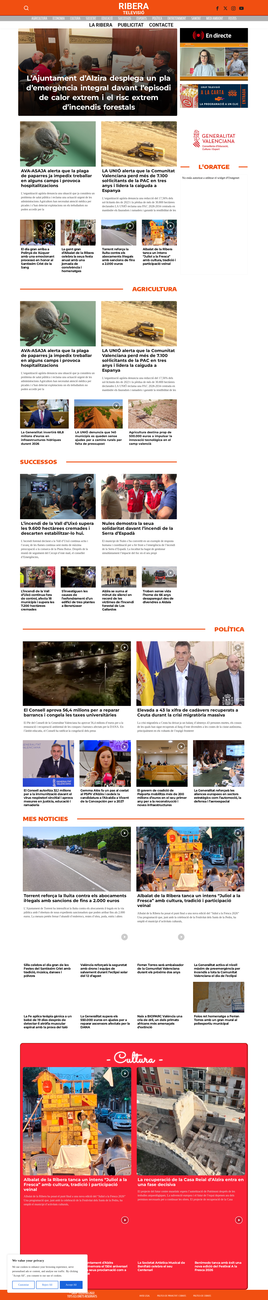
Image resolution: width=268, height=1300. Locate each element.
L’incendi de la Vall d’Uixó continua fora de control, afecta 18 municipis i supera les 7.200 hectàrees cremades (37, 600)
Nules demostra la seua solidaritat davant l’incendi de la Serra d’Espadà (137, 528)
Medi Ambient (214, 18)
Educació (107, 18)
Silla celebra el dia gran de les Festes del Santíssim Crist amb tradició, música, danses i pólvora (47, 970)
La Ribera (100, 25)
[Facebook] (217, 8)
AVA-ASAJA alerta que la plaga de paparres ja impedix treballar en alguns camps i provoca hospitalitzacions (56, 178)
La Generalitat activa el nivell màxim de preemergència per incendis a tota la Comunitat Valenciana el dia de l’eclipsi (217, 970)
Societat (91, 18)
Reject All (47, 1284)
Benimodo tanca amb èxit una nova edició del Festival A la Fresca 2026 (218, 1266)
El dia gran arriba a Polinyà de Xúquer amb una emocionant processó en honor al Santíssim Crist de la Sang (37, 258)
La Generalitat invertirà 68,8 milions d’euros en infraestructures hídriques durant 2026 (42, 438)
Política (157, 18)
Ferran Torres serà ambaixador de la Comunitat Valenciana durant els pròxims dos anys (160, 968)
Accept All (71, 1284)
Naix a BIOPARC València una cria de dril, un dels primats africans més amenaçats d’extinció (159, 1021)
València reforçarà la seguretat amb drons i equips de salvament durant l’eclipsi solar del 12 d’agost (103, 970)
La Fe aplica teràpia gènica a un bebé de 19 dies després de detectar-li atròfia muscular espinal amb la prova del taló (48, 1021)
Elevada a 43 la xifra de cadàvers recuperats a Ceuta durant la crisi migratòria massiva (187, 713)
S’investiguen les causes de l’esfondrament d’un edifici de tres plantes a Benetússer (78, 598)
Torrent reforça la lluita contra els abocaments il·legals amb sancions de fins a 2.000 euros (118, 256)
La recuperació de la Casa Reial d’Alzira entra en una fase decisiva (191, 1182)
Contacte (161, 25)
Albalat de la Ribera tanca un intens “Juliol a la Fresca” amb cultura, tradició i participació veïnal (159, 256)
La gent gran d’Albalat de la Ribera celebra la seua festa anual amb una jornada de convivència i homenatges (78, 260)
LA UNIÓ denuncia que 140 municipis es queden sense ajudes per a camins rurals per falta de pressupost (98, 438)
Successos (124, 18)
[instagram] (233, 8)
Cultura (75, 18)
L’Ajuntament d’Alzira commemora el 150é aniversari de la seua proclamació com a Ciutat (104, 1268)
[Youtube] (241, 8)
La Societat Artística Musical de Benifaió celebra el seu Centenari (161, 1266)
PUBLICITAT (131, 25)
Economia (59, 18)
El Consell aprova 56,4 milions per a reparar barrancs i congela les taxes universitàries (71, 713)
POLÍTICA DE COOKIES (202, 1296)
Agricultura (39, 18)
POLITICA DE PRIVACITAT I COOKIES (171, 1296)
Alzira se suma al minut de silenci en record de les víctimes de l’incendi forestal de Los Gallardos (118, 600)
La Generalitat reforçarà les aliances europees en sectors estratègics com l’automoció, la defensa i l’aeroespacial (217, 796)
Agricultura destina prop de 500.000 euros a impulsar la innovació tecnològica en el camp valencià (150, 438)
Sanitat (196, 18)
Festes (232, 18)
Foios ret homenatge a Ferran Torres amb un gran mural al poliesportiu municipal (216, 1019)
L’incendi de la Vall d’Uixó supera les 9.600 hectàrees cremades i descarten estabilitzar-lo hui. (57, 528)
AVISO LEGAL (144, 1296)
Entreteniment (177, 18)
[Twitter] (225, 8)
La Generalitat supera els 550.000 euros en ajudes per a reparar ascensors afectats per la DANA (105, 1021)
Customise (23, 1284)
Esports (142, 18)
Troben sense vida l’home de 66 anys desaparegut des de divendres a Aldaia (158, 596)
